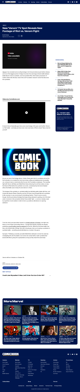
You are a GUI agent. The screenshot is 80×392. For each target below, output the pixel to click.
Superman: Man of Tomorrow (19, 377)
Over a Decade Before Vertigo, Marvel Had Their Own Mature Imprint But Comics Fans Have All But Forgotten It (65, 82)
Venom (4, 72)
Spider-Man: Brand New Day (20, 368)
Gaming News (43, 362)
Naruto (54, 369)
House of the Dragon (32, 369)
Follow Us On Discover (10, 267)
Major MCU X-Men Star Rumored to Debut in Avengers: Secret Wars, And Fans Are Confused (66, 73)
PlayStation (43, 369)
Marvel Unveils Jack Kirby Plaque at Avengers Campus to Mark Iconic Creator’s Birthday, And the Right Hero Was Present (30, 320)
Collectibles (44, 2)
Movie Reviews (18, 364)
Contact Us (21, 385)
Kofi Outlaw (6, 35)
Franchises (69, 360)
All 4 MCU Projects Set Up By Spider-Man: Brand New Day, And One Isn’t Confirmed (49, 319)
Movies (25, 2)
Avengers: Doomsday (19, 375)
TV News (30, 362)
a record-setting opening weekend (17, 226)
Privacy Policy (65, 129)
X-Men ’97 (30, 367)
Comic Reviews (5, 364)
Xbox (42, 367)
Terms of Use (65, 128)
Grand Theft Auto (69, 371)
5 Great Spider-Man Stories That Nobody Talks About (30, 339)
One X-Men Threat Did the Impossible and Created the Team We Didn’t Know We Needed (65, 98)
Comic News (5, 362)
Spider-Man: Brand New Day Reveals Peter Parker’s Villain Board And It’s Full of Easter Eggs (67, 320)
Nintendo (42, 366)
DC (3, 367)
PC (41, 371)
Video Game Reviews (45, 364)
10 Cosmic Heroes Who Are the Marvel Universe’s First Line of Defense (65, 91)
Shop (29, 381)
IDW (3, 371)
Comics (20, 2)
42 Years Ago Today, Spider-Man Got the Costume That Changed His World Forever (12, 340)
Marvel (4, 25)
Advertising (29, 385)
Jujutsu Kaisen (56, 367)
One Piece (55, 373)
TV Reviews (30, 364)
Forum (50, 2)
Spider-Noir (30, 366)
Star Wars (68, 366)
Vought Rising (31, 373)
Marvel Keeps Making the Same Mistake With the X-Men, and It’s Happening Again (65, 65)
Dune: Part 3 (17, 373)
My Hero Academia (57, 371)
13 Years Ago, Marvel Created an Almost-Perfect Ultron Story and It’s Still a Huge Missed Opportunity (67, 340)
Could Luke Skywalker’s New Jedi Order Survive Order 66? (23, 275)
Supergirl (17, 366)
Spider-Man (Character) (10, 263)
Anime (38, 2)
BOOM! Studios (5, 373)
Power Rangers (69, 369)
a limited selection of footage (32, 222)
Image (3, 369)
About (35, 385)
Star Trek (68, 367)
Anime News (55, 362)
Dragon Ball (55, 364)
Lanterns (30, 371)
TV (29, 2)
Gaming (33, 2)
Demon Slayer (56, 366)
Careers (41, 385)
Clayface (17, 371)
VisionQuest (30, 375)
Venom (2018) (18, 263)
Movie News (17, 362)
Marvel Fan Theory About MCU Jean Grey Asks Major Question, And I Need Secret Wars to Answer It (49, 340)
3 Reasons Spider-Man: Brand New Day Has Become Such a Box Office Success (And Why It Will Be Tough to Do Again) (12, 320)
